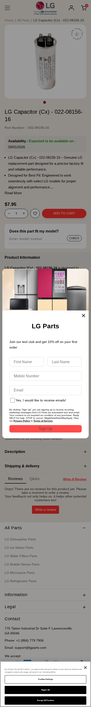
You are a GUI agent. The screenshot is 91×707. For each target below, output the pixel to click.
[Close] (85, 667)
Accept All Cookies (45, 700)
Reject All (45, 690)
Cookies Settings (45, 679)
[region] (45, 684)
